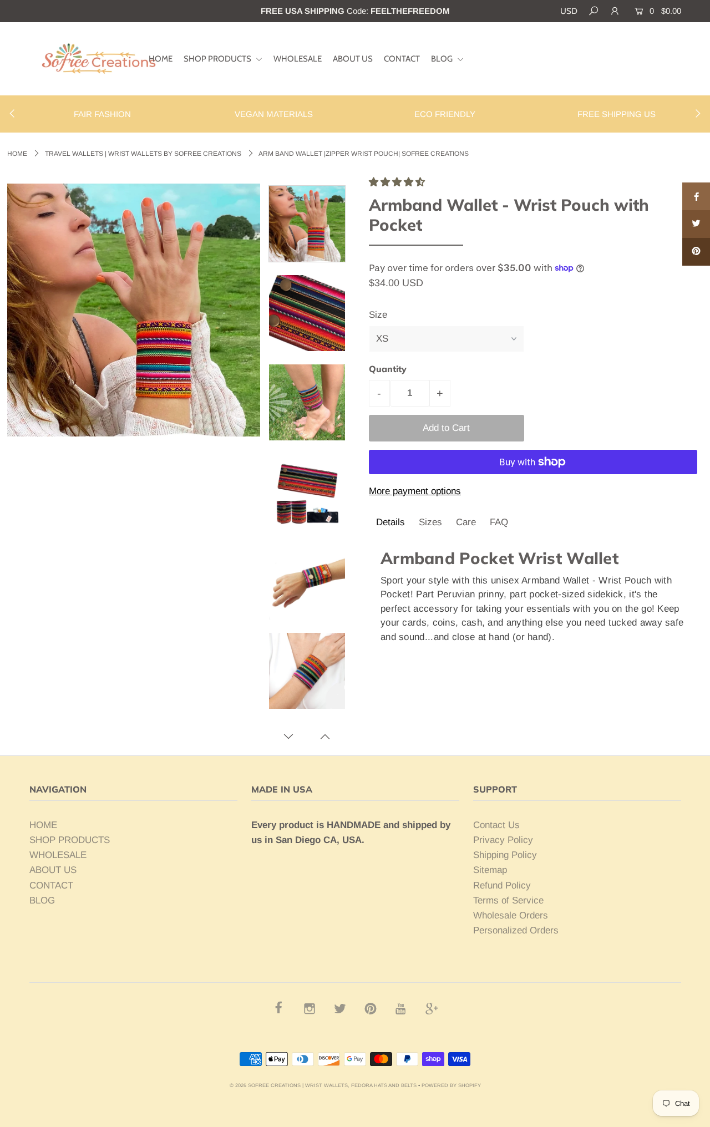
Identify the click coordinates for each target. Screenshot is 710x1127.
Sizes (430, 522)
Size (378, 314)
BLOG (442, 59)
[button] (398, 182)
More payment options (415, 491)
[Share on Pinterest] (696, 252)
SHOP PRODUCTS (218, 59)
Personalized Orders (516, 930)
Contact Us (496, 825)
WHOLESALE (297, 59)
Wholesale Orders (510, 915)
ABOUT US (353, 59)
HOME (161, 59)
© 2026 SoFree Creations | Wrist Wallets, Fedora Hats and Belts (323, 1085)
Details (390, 522)
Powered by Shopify (451, 1085)
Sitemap (490, 870)
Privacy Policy (503, 840)
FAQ (499, 522)
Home (17, 154)
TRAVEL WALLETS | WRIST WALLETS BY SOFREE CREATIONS (143, 154)
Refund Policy (502, 885)
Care (466, 522)
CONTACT (402, 59)
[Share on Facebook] (696, 196)
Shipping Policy (505, 855)
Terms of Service (508, 900)
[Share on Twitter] (696, 224)
